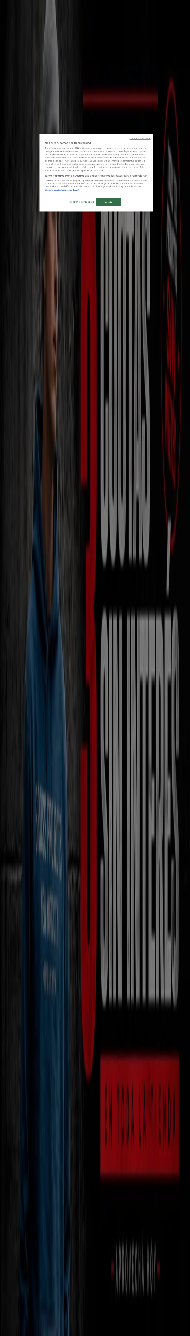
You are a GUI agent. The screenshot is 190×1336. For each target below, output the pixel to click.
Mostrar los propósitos (81, 201)
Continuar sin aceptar (140, 138)
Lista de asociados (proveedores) (62, 189)
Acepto (108, 202)
